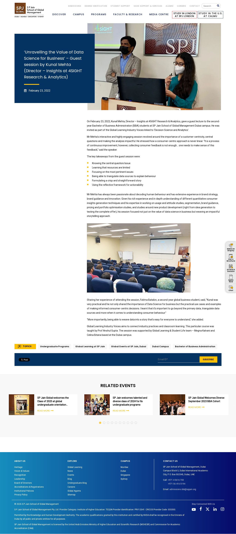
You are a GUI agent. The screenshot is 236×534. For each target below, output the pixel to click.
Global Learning (75, 467)
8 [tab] (128, 419)
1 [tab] (100, 419)
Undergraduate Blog (77, 483)
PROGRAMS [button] (98, 14)
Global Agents (74, 491)
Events (71, 475)
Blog (70, 479)
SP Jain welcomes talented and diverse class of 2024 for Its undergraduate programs (130, 401)
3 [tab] (108, 419)
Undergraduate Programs (54, 346)
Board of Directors (23, 483)
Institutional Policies (24, 491)
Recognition (20, 475)
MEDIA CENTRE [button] (159, 14)
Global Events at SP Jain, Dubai (128, 346)
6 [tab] (120, 419)
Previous (2, 405)
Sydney (124, 479)
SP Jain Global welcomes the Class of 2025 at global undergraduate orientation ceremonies (53, 401)
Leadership (19, 479)
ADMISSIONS (74, 6)
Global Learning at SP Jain (90, 346)
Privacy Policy (20, 494)
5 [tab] (116, 419)
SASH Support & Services (148, 6)
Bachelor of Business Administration (195, 346)
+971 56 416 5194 (176, 484)
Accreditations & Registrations (29, 487)
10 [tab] (136, 419)
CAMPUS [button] (78, 14)
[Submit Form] (218, 5)
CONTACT (195, 6)
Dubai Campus (160, 346)
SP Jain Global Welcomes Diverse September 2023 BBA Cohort (206, 399)
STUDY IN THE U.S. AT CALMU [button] (210, 15)
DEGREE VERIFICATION (96, 6)
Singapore (125, 475)
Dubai (123, 471)
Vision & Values (21, 471)
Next (234, 405)
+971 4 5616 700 (176, 480)
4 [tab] (112, 419)
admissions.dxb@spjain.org (182, 489)
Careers (181, 6)
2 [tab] (104, 419)
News (70, 471)
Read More (43, 410)
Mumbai (124, 467)
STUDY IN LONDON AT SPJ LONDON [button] (184, 15)
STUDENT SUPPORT (120, 6)
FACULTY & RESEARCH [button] (127, 14)
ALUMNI (169, 6)
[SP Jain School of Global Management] (29, 10)
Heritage (18, 467)
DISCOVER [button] (59, 14)
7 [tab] (124, 419)
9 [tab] (132, 419)
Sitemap (71, 494)
